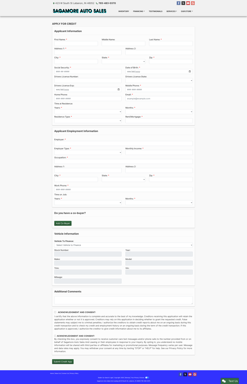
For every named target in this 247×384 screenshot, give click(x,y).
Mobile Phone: (132, 85)
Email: (128, 94)
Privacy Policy (176, 348)
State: (105, 57)
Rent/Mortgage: (133, 116)
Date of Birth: (132, 67)
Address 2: (130, 48)
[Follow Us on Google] (193, 3)
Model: (128, 259)
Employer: (59, 139)
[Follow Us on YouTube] (188, 3)
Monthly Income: (133, 148)
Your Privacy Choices (138, 377)
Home (52, 373)
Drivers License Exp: (64, 85)
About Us (58, 373)
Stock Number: (61, 250)
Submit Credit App (63, 361)
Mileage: (58, 277)
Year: (127, 250)
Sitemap (127, 377)
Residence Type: (62, 116)
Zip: (151, 57)
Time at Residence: (63, 103)
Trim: (56, 268)
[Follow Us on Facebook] (178, 3)
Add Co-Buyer (63, 223)
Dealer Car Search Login (105, 377)
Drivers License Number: (66, 76)
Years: (57, 107)
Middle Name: (108, 39)
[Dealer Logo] (79, 11)
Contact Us (65, 373)
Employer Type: (61, 148)
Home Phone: (61, 94)
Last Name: (154, 39)
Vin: (127, 268)
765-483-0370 (107, 3)
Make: (57, 259)
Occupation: (60, 157)
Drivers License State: (136, 76)
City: (56, 57)
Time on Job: (60, 194)
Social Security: (61, 67)
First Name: (59, 39)
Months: (129, 107)
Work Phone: (60, 185)
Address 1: (59, 48)
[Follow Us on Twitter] (183, 3)
